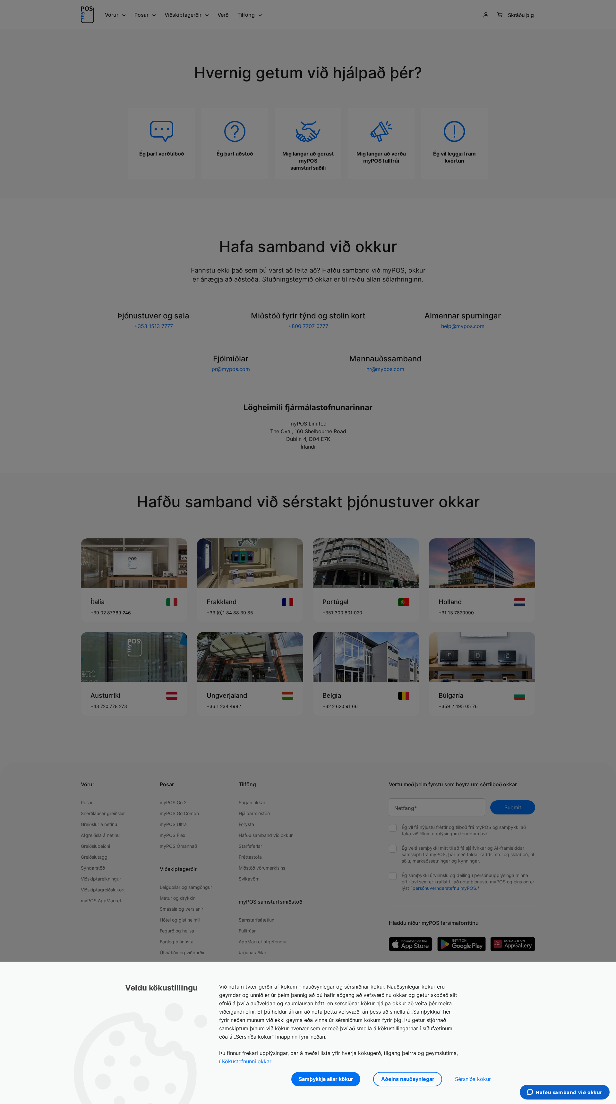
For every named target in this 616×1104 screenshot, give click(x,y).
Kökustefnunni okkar (246, 1061)
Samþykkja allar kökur (326, 1079)
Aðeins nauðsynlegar (407, 1079)
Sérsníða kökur (473, 1079)
